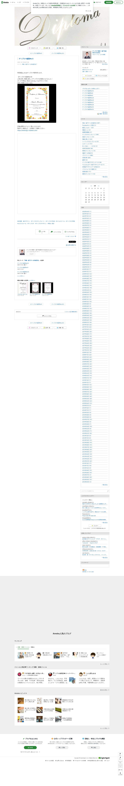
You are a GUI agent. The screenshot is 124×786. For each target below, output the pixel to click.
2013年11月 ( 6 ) (86, 438)
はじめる (30, 747)
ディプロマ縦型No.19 (87, 107)
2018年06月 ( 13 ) (87, 311)
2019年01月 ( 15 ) (87, 294)
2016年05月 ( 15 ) (87, 368)
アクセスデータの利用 (80, 760)
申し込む (93, 747)
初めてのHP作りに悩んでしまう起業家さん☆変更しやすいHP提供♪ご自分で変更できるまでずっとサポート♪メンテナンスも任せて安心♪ (95, 504)
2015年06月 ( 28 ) (87, 394)
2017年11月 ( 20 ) (87, 327)
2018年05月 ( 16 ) (87, 313)
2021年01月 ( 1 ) (86, 239)
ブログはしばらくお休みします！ (91, 88)
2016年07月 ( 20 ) (87, 364)
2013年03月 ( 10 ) (87, 456)
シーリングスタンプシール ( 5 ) (90, 141)
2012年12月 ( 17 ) (87, 463)
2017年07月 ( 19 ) (87, 336)
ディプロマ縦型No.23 (23, 271)
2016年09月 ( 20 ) (87, 359)
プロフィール (95, 54)
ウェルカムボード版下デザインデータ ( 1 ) (93, 164)
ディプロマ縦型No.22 (88, 100)
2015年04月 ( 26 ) (87, 398)
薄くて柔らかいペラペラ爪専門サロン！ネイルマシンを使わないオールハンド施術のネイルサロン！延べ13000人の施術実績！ (95, 507)
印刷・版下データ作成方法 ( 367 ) (91, 123)
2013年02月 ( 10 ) (87, 458)
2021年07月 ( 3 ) (86, 225)
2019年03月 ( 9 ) (86, 290)
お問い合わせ (60, 760)
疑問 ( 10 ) (85, 160)
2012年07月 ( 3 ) (86, 475)
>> (98, 186)
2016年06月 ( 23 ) (87, 366)
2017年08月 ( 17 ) (87, 334)
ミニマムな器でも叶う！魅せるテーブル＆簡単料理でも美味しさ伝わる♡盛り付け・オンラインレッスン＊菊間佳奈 (95, 511)
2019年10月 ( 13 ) (87, 274)
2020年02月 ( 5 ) (86, 264)
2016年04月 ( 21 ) (87, 371)
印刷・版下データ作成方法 (29, 64)
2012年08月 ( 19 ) (87, 472)
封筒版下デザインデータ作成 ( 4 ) (91, 167)
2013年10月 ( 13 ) (87, 440)
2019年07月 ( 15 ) (87, 280)
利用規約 (69, 760)
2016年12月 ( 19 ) (87, 352)
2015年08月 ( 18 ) (87, 389)
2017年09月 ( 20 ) (87, 331)
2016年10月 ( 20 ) (87, 357)
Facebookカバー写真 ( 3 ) (89, 125)
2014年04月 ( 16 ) (87, 426)
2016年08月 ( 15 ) (87, 361)
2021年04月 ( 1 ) (86, 232)
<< (91, 186)
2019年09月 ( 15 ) (87, 276)
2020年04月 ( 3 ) (87, 260)
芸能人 (33, 647)
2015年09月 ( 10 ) (87, 387)
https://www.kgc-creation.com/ (27, 130)
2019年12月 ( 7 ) (86, 269)
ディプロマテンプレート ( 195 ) (90, 134)
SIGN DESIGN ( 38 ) (87, 148)
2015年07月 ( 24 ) (87, 391)
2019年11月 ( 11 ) (86, 271)
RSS (85, 570)
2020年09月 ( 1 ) (86, 248)
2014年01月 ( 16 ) (87, 433)
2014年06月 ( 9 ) (86, 421)
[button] (120, 774)
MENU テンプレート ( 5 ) (88, 150)
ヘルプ (107, 760)
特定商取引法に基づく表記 (96, 760)
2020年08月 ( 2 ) (86, 250)
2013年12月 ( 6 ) (86, 435)
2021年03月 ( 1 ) (86, 234)
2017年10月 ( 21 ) (87, 329)
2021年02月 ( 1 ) (86, 237)
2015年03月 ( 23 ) (87, 401)
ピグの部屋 (102, 54)
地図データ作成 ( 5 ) (87, 153)
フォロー (32, 254)
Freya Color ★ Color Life (89, 515)
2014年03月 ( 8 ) (86, 428)
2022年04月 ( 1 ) (86, 211)
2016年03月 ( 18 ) (87, 373)
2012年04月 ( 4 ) (86, 482)
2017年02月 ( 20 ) (87, 348)
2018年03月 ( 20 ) (87, 317)
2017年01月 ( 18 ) (87, 350)
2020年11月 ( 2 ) (86, 244)
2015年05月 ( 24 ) (87, 396)
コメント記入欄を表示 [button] (71, 311)
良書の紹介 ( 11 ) (86, 171)
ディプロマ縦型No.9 (22, 267)
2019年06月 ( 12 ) (87, 283)
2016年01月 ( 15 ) (87, 378)
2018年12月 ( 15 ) (87, 297)
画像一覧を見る (103, 114)
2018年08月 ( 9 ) (86, 306)
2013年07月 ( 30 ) (87, 447)
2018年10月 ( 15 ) (87, 301)
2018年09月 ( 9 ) (86, 304)
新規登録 (108, 2)
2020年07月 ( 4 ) (86, 253)
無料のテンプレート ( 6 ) (88, 174)
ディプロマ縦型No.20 (88, 104)
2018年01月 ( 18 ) (87, 322)
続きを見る (105, 64)
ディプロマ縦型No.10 (23, 263)
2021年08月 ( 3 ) (86, 223)
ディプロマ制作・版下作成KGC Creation (99, 51)
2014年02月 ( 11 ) (87, 431)
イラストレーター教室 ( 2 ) (89, 169)
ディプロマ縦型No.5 (26, 59)
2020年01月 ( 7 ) (86, 267)
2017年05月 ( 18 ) (87, 341)
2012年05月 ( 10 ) (87, 479)
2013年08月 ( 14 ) (87, 445)
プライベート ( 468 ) (87, 155)
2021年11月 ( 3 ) (86, 216)
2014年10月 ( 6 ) (86, 412)
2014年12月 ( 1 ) (86, 408)
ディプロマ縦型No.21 (88, 102)
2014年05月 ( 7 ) (86, 424)
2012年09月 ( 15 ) (87, 470)
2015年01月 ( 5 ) (86, 405)
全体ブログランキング (87, 69)
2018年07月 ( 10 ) (87, 308)
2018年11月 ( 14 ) (87, 299)
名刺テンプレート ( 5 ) (88, 137)
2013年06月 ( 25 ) (87, 449)
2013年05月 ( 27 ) (87, 451)
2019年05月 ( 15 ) (87, 285)
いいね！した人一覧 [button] (71, 236)
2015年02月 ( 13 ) (87, 403)
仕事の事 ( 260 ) (86, 157)
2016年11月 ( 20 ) (87, 354)
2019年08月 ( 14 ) (87, 278)
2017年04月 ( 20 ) (87, 343)
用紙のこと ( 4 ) (86, 130)
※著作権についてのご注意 (88, 571)
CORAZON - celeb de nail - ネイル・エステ (93, 550)
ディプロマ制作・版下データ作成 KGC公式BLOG (62, 18)
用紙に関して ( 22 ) (87, 139)
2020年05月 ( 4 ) (86, 257)
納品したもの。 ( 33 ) (88, 127)
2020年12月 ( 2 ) (86, 241)
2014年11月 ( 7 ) (86, 410)
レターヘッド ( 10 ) (87, 143)
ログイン (118, 2)
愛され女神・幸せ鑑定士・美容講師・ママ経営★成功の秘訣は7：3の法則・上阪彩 (95, 547)
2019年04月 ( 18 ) (87, 287)
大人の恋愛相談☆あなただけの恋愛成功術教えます (95, 519)
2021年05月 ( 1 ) (86, 230)
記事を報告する (72, 245)
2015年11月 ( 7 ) (86, 382)
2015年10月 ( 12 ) (87, 384)
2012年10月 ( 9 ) (86, 468)
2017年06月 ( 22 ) (87, 338)
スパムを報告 (50, 760)
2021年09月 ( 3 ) (86, 220)
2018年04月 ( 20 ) (87, 315)
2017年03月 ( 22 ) (87, 345)
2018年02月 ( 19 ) (87, 320)
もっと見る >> (20, 276)
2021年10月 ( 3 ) (86, 218)
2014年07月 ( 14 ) (87, 419)
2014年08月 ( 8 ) (86, 417)
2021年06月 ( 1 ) (86, 227)
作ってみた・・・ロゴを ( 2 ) (89, 146)
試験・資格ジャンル (87, 71)
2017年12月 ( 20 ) (87, 324)
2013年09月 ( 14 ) (87, 442)
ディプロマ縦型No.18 (87, 109)
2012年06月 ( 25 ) (87, 477)
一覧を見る (105, 112)
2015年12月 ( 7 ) (86, 380)
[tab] (23, 647)
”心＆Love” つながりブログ (90, 543)
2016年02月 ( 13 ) (87, 375)
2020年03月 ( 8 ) (86, 262)
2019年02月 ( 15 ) (87, 292)
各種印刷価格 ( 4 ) (87, 132)
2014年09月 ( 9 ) (86, 415)
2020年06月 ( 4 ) (86, 255)
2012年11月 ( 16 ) (86, 465)
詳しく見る (62, 747)
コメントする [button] (57, 232)
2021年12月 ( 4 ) (86, 213)
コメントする (47, 316)
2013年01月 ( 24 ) (87, 461)
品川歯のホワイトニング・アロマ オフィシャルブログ (95, 539)
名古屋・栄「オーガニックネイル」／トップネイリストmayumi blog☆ (95, 554)
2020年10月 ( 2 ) (86, 246)
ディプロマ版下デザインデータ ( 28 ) (92, 162)
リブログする (70, 232)
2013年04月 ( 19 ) (87, 454)
